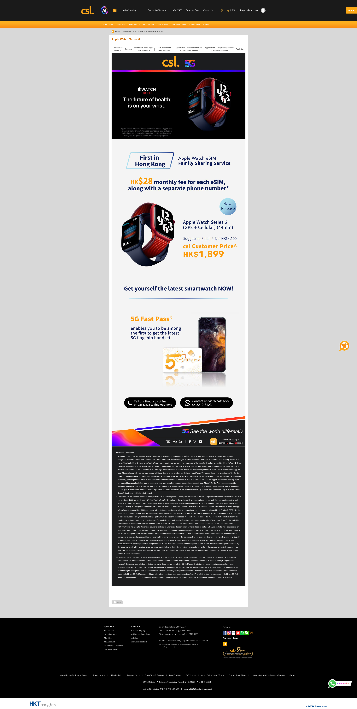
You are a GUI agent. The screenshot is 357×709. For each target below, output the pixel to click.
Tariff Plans (121, 24)
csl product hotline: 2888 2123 (172, 627)
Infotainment (194, 24)
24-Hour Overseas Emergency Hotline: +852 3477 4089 (183, 640)
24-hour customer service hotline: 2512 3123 (178, 634)
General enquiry (138, 630)
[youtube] (200, 441)
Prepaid (206, 24)
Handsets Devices (137, 24)
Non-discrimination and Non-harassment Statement (268, 675)
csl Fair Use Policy (116, 675)
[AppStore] (221, 443)
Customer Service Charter (237, 675)
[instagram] (195, 441)
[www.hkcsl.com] (180, 441)
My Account (109, 642)
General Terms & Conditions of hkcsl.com (74, 675)
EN (233, 10)
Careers (292, 675)
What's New (107, 24)
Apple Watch (140, 31)
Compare (128, 49)
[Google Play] (230, 443)
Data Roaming (163, 24)
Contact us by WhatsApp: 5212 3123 (175, 630)
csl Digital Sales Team (140, 634)
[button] (351, 10)
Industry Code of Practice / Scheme (212, 675)
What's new (109, 630)
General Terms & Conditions (154, 675)
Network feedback (139, 642)
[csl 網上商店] (168, 441)
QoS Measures (191, 675)
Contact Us (208, 10)
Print (119, 602)
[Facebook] (189, 441)
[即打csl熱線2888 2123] (175, 441)
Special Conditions (175, 675)
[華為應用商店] (238, 443)
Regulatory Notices (133, 675)
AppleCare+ (240, 49)
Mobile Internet (179, 24)
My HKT (108, 638)
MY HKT (177, 10)
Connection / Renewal (113, 645)
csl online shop (110, 634)
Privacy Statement (99, 675)
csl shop (134, 638)
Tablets (151, 24)
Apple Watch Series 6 (156, 31)
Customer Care (192, 10)
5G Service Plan (111, 649)
